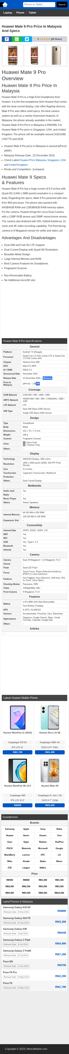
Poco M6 (8, 961)
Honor (26, 835)
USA (63, 160)
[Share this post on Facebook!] (6, 41)
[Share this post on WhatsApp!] (16, 41)
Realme (43, 842)
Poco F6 (7, 983)
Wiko (9, 861)
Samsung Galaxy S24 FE (16, 918)
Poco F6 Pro (10, 972)
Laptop (7, 12)
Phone (20, 12)
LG (59, 855)
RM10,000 (59, 893)
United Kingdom (18, 164)
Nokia (59, 829)
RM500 (9, 880)
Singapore (53, 160)
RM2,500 (26, 886)
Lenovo (26, 855)
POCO (10, 848)
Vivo (59, 835)
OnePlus (59, 842)
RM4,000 (9, 893)
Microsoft (42, 848)
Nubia (43, 861)
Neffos (43, 868)
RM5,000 (43, 893)
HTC (43, 855)
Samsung (9, 829)
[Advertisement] (34, 310)
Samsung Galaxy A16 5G (17, 907)
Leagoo (26, 868)
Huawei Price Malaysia (33, 160)
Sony (42, 829)
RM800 (26, 880)
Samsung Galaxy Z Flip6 (16, 940)
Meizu (59, 861)
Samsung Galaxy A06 (15, 929)
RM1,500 (59, 880)
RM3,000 (43, 886)
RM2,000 (9, 886)
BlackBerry (9, 855)
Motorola (26, 848)
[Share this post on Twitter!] (27, 41)
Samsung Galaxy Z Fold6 (17, 950)
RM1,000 (43, 880)
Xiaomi (42, 835)
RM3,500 (59, 886)
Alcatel (26, 861)
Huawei (9, 835)
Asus (9, 842)
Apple (26, 829)
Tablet (32, 12)
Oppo (26, 842)
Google (59, 848)
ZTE (10, 868)
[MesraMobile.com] (4, 6)
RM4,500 (26, 893)
